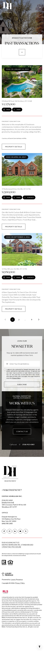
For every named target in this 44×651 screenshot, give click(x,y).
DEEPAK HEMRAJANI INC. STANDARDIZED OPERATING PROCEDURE (17, 546)
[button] (22, 431)
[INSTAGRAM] (9, 531)
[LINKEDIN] (15, 531)
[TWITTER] (25, 531)
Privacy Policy (16, 378)
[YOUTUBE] (20, 531)
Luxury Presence (17, 579)
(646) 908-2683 (7, 523)
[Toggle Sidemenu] (40, 7)
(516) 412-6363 (28, 444)
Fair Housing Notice (10, 542)
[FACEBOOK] (4, 531)
